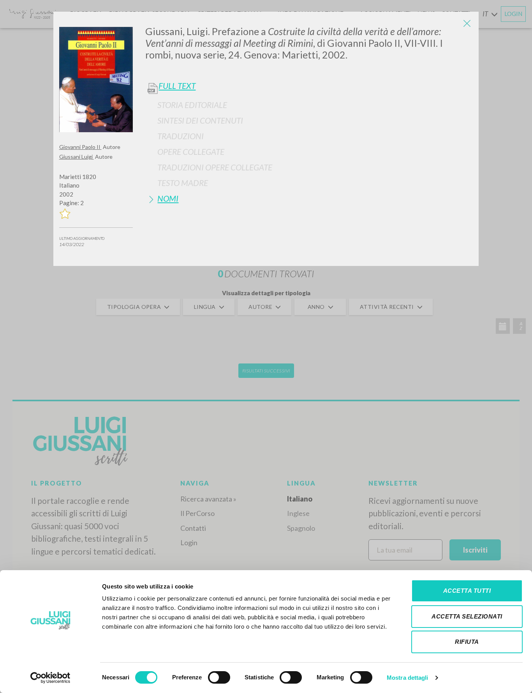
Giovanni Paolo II (80, 147)
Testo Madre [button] (182, 182)
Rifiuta (467, 641)
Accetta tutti (467, 590)
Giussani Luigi (76, 156)
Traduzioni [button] (180, 135)
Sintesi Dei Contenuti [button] (200, 120)
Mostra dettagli (407, 677)
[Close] (467, 23)
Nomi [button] (167, 198)
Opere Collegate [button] (190, 151)
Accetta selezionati (467, 616)
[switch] (219, 677)
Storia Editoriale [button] (192, 104)
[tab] (309, 104)
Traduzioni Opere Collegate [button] (214, 167)
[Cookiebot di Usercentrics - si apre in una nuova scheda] (50, 678)
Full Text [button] (177, 85)
